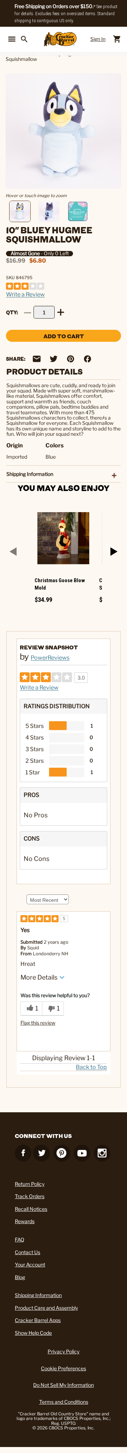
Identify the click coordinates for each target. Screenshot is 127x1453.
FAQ (19, 1240)
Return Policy (29, 1184)
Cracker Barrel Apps (38, 1320)
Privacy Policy (63, 1351)
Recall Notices (31, 1209)
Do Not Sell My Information (63, 1385)
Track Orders (29, 1196)
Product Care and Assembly (46, 1308)
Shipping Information (38, 1295)
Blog (20, 1277)
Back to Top (91, 1067)
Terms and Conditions (63, 1401)
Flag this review (37, 1023)
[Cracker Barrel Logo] (60, 39)
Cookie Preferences (63, 1368)
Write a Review (25, 294)
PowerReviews (50, 657)
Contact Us (27, 1252)
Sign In (97, 39)
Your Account (30, 1265)
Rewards (25, 1221)
